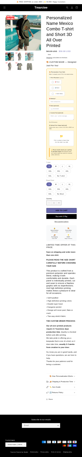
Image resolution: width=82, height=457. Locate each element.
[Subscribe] (57, 425)
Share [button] (50, 399)
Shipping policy (67, 452)
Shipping (49, 57)
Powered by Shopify (22, 452)
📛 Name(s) (52, 98)
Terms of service (56, 452)
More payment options (62, 221)
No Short (60, 194)
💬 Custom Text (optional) (56, 112)
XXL (50, 171)
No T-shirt (61, 176)
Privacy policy (44, 452)
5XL (50, 176)
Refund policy (34, 452)
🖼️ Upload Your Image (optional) (58, 125)
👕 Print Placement (56, 77)
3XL (58, 171)
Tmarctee (13, 452)
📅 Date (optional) (54, 105)
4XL (67, 171)
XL (70, 166)
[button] (4, 7)
